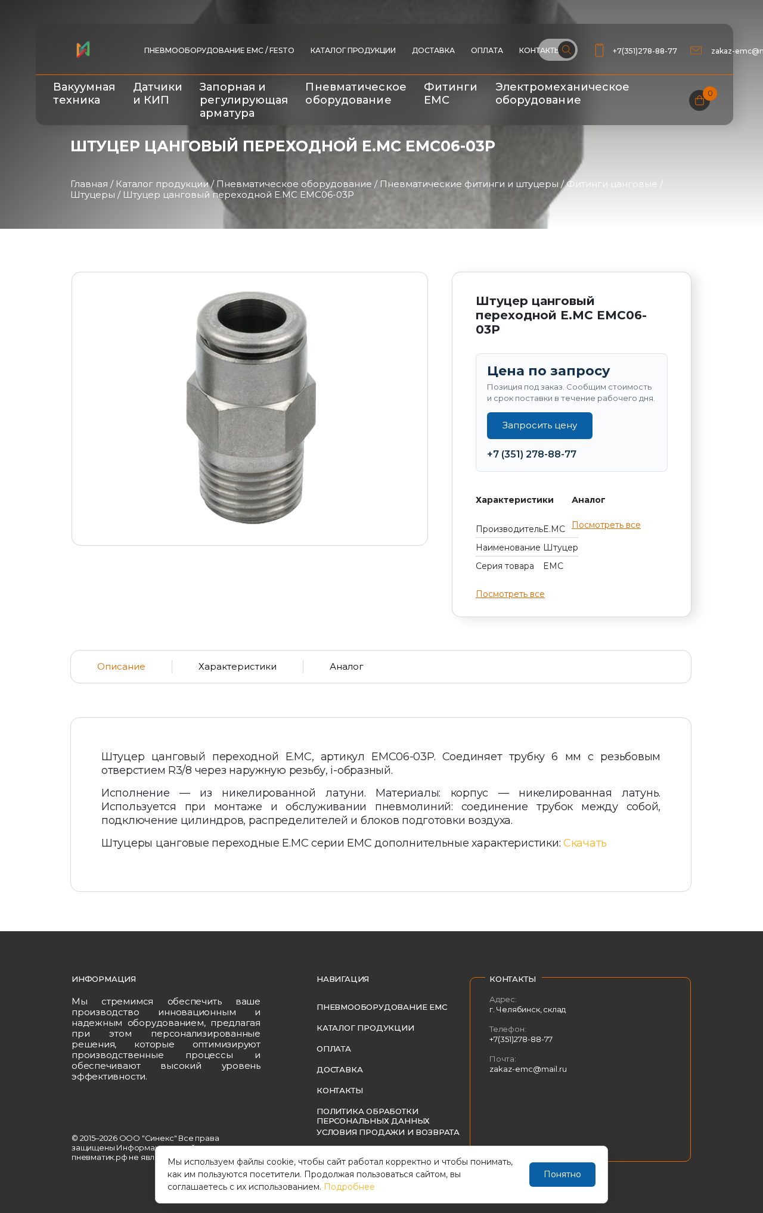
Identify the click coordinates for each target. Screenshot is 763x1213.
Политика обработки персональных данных (373, 1115)
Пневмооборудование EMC (382, 1007)
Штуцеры (92, 194)
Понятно (562, 1174)
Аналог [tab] (347, 666)
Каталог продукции (353, 50)
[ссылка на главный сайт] (83, 49)
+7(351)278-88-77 (645, 50)
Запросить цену (540, 425)
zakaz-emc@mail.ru (528, 1069)
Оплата (487, 50)
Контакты (339, 1090)
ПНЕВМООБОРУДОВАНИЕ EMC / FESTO (219, 50)
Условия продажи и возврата (388, 1132)
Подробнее (349, 1186)
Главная (89, 183)
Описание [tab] (121, 666)
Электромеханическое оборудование (562, 93)
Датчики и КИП (158, 93)
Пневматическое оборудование (355, 93)
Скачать (585, 843)
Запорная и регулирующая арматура (244, 100)
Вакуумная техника (84, 93)
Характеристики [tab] (237, 666)
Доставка (433, 50)
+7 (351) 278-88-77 (531, 454)
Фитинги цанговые (611, 183)
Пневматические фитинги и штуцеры (469, 183)
